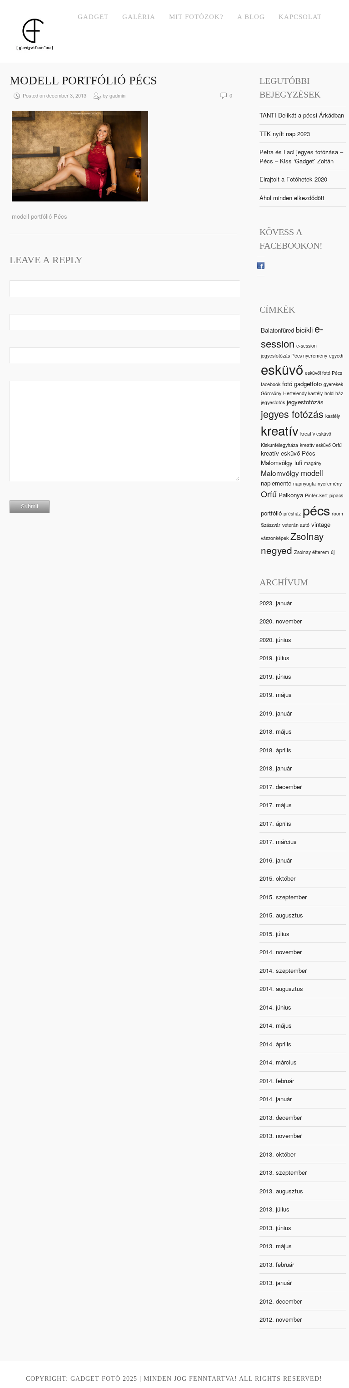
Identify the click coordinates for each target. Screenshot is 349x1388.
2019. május (275, 694)
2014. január (275, 1098)
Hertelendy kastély (303, 393)
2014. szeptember (283, 970)
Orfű (269, 494)
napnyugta (304, 483)
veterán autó (295, 524)
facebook (270, 384)
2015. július (274, 933)
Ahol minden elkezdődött (291, 197)
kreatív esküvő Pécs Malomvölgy (288, 457)
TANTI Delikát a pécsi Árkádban (301, 115)
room (337, 513)
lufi (298, 462)
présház (292, 513)
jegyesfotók (273, 402)
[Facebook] (260, 266)
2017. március (278, 841)
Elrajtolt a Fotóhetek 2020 (293, 179)
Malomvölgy (280, 473)
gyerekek (333, 384)
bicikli (304, 329)
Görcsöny (271, 393)
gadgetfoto (308, 383)
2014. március (278, 1062)
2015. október (277, 878)
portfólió (271, 513)
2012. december (280, 1301)
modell (312, 472)
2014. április (275, 1044)
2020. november (280, 621)
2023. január (275, 602)
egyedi (336, 355)
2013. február (276, 1264)
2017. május (275, 804)
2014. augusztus (281, 988)
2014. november (280, 951)
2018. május (275, 731)
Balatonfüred (277, 330)
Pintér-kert (316, 495)
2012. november (280, 1319)
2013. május (275, 1245)
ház (339, 393)
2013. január (275, 1282)
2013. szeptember (283, 1172)
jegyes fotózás (292, 414)
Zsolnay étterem (311, 552)
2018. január (275, 768)
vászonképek (275, 538)
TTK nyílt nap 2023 (284, 133)
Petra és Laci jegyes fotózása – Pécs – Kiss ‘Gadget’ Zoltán (301, 156)
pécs (316, 509)
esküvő (282, 368)
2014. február (276, 1080)
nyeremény (330, 483)
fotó (287, 383)
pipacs (336, 495)
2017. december (280, 786)
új (332, 552)
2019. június (275, 676)
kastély (332, 415)
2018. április (275, 749)
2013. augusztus (281, 1191)
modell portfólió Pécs (83, 80)
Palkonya (291, 494)
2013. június (275, 1227)
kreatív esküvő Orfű (321, 444)
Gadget (93, 16)
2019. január (275, 713)
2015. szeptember (283, 897)
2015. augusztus (281, 915)
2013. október (277, 1154)
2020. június (275, 639)
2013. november (280, 1135)
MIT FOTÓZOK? (196, 16)
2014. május (275, 1025)
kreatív (280, 430)
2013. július (274, 1209)
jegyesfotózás (305, 401)
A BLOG (251, 16)
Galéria (138, 16)
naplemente (276, 483)
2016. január (275, 860)
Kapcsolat (300, 16)
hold (329, 393)
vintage (320, 524)
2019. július (274, 657)
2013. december (280, 1117)
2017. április (275, 823)
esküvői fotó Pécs (323, 372)
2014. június (275, 1007)
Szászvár (270, 524)
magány (312, 463)
